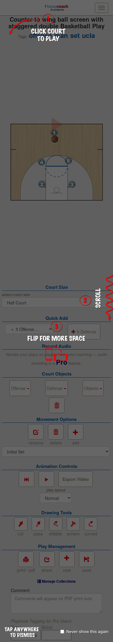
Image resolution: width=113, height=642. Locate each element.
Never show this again (87, 631)
